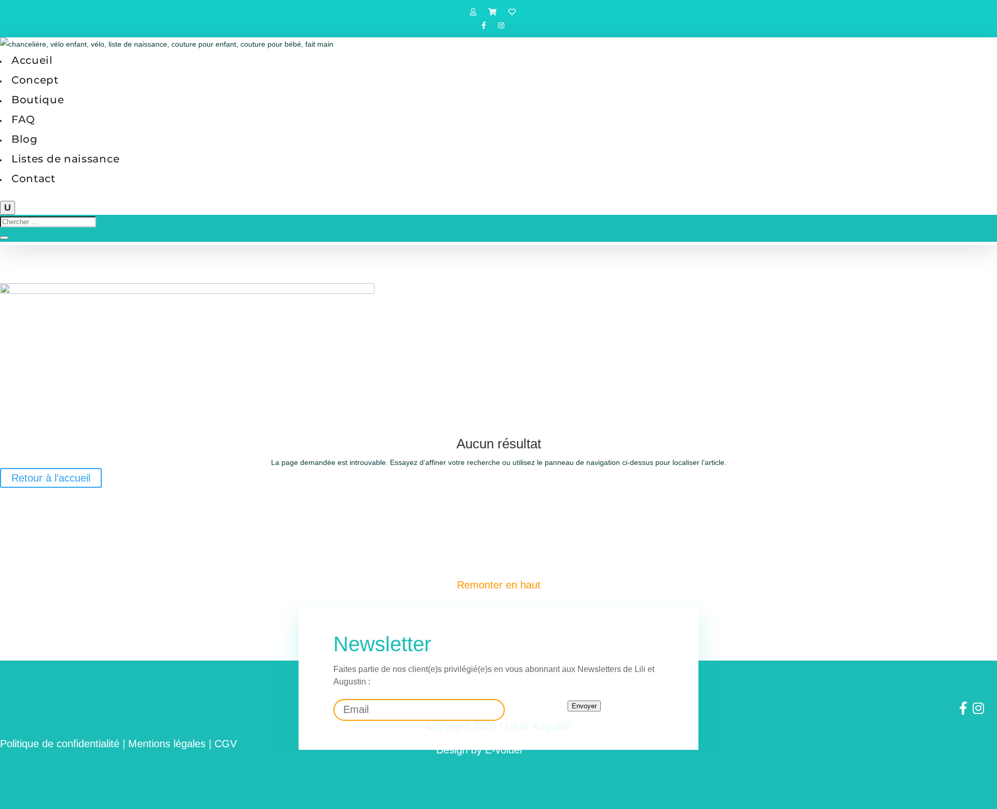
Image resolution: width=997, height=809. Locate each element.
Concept (35, 80)
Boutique (37, 99)
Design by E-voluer (479, 750)
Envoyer (584, 706)
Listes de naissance (65, 159)
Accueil (32, 60)
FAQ (23, 119)
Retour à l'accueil (50, 478)
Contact (33, 178)
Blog (24, 139)
